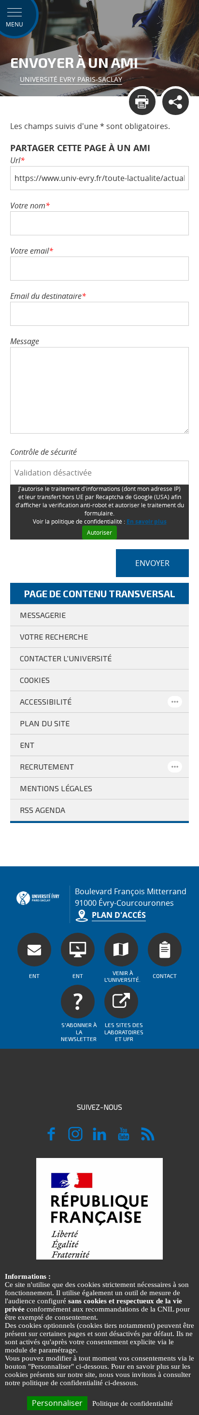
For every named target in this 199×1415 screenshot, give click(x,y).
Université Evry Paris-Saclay (71, 79)
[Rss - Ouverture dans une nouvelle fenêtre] (148, 1138)
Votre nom (30, 205)
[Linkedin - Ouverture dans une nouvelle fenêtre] (99, 1138)
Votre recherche (54, 636)
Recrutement (47, 766)
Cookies (35, 679)
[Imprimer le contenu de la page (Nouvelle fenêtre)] (142, 101)
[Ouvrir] (175, 702)
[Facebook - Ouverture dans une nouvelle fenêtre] (51, 1138)
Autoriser (99, 532)
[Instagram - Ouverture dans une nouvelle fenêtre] (75, 1138)
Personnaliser (57, 1403)
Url (17, 160)
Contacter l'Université (66, 658)
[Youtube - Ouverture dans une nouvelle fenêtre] (123, 1138)
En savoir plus (147, 521)
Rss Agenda (42, 809)
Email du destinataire (48, 296)
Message (24, 341)
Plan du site (45, 723)
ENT (27, 744)
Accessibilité (45, 701)
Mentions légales (56, 788)
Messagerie (43, 614)
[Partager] (175, 101)
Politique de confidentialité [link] (132, 1403)
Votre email (31, 250)
